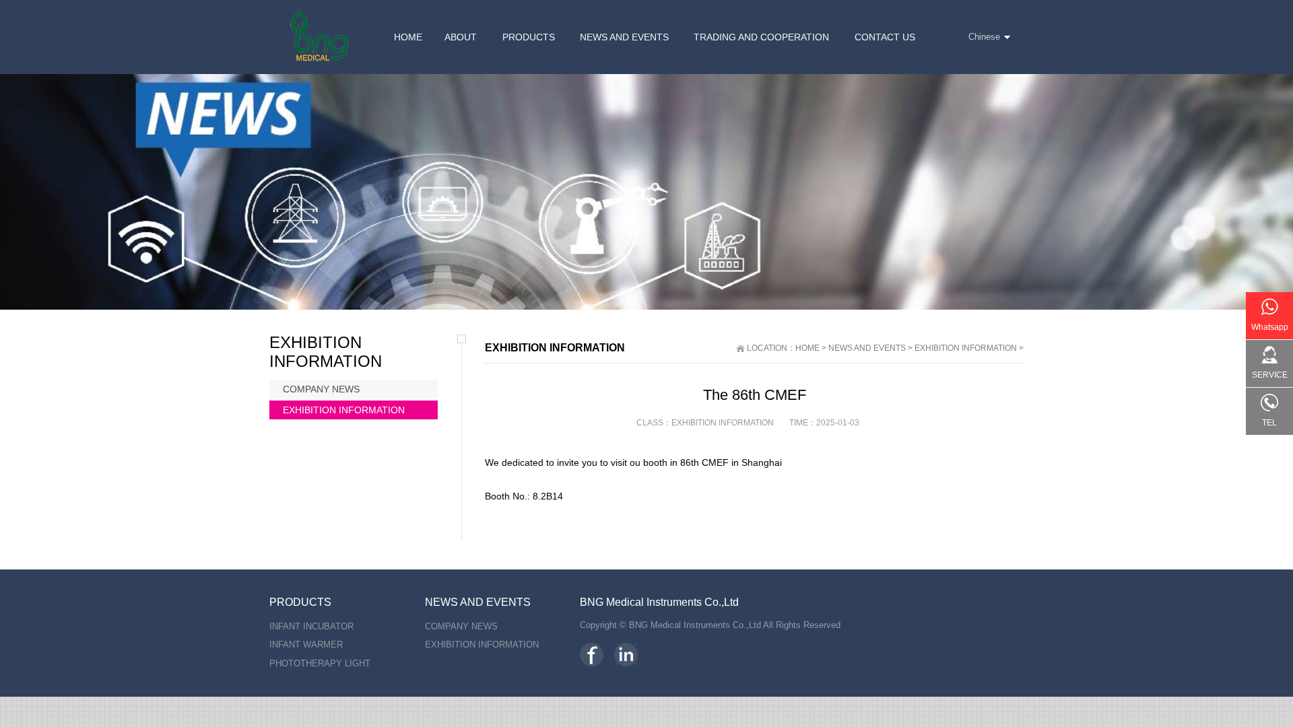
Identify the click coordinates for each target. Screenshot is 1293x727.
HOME (807, 348)
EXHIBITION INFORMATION (966, 348)
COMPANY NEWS (321, 389)
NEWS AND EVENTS (867, 348)
